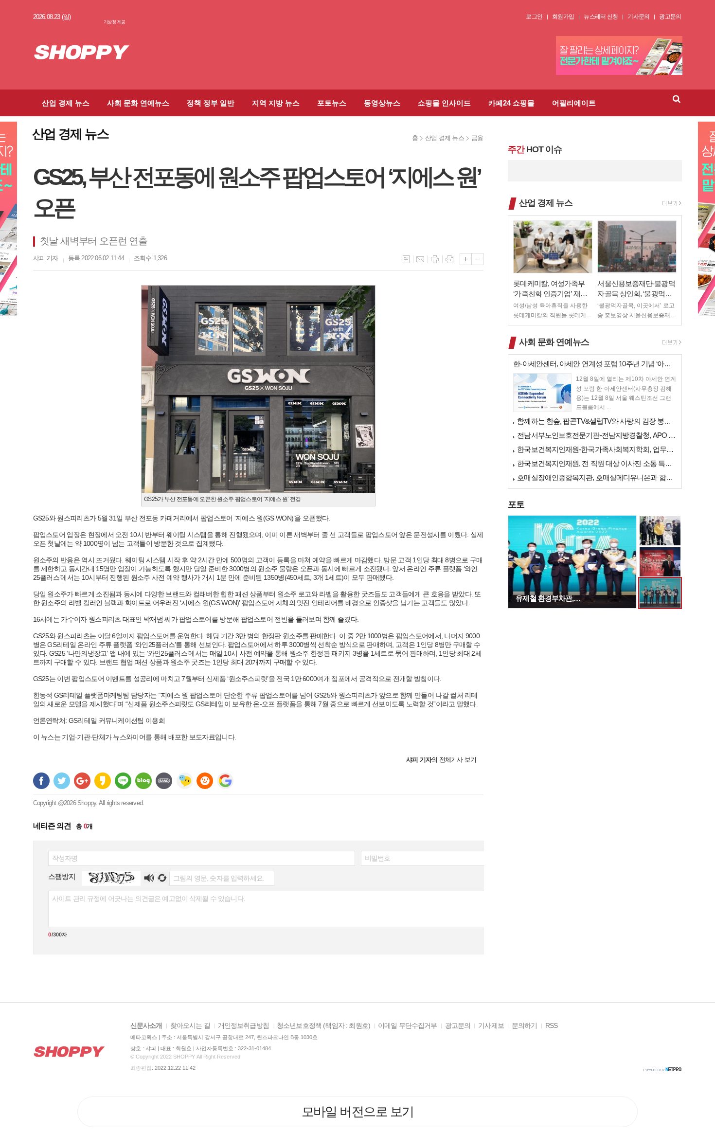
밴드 (164, 781)
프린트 (435, 259)
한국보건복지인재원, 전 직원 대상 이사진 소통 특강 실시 (597, 463)
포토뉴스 (331, 103)
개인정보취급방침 (243, 1025)
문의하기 (524, 1025)
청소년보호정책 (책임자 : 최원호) (323, 1025)
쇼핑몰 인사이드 (444, 103)
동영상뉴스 (382, 103)
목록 (406, 259)
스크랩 (449, 259)
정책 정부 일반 (210, 103)
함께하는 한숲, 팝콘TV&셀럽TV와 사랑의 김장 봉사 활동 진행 (597, 421)
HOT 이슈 (534, 149)
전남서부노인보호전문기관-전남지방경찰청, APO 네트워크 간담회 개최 (597, 435)
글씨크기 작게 (477, 259)
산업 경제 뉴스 (65, 103)
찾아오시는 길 (190, 1025)
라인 (123, 781)
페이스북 (41, 781)
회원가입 (563, 16)
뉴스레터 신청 (601, 16)
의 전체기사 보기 (441, 759)
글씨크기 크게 (466, 259)
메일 (420, 259)
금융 (477, 138)
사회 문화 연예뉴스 (138, 103)
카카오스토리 (102, 781)
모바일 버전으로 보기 (358, 1111)
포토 (516, 504)
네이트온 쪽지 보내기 (184, 781)
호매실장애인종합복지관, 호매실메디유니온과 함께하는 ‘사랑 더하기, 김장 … (597, 477)
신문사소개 (146, 1025)
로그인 (534, 16)
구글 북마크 (225, 781)
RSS (551, 1025)
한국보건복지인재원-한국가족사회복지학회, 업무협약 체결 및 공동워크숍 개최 (597, 449)
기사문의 (638, 16)
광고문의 (670, 16)
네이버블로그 (143, 781)
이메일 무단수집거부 (407, 1025)
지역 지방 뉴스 (276, 103)
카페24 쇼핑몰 (511, 103)
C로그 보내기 (205, 781)
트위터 (62, 781)
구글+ (82, 781)
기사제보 (491, 1025)
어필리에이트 (574, 103)
